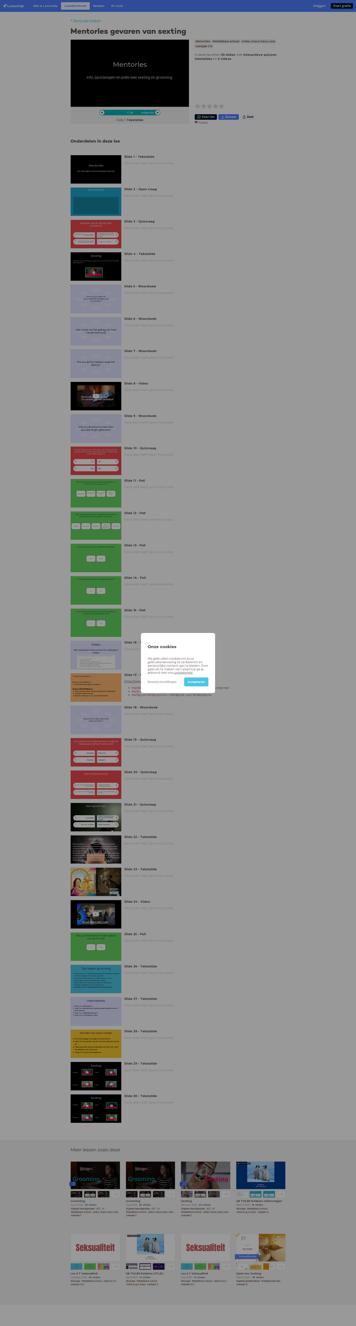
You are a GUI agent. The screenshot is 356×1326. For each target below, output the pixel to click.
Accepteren (196, 682)
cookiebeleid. (183, 672)
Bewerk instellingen (162, 681)
